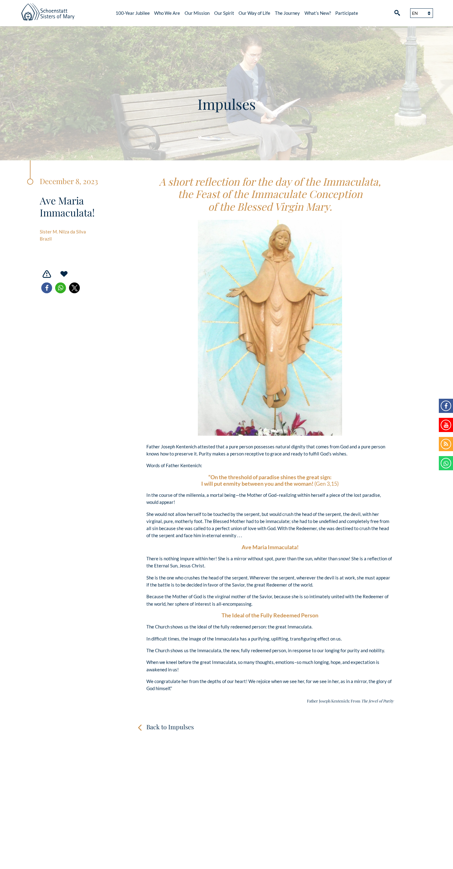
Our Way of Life (254, 13)
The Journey (287, 13)
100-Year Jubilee (133, 13)
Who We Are (167, 13)
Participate (346, 13)
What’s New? (317, 13)
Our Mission (197, 13)
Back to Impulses (170, 727)
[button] (46, 287)
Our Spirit (224, 13)
